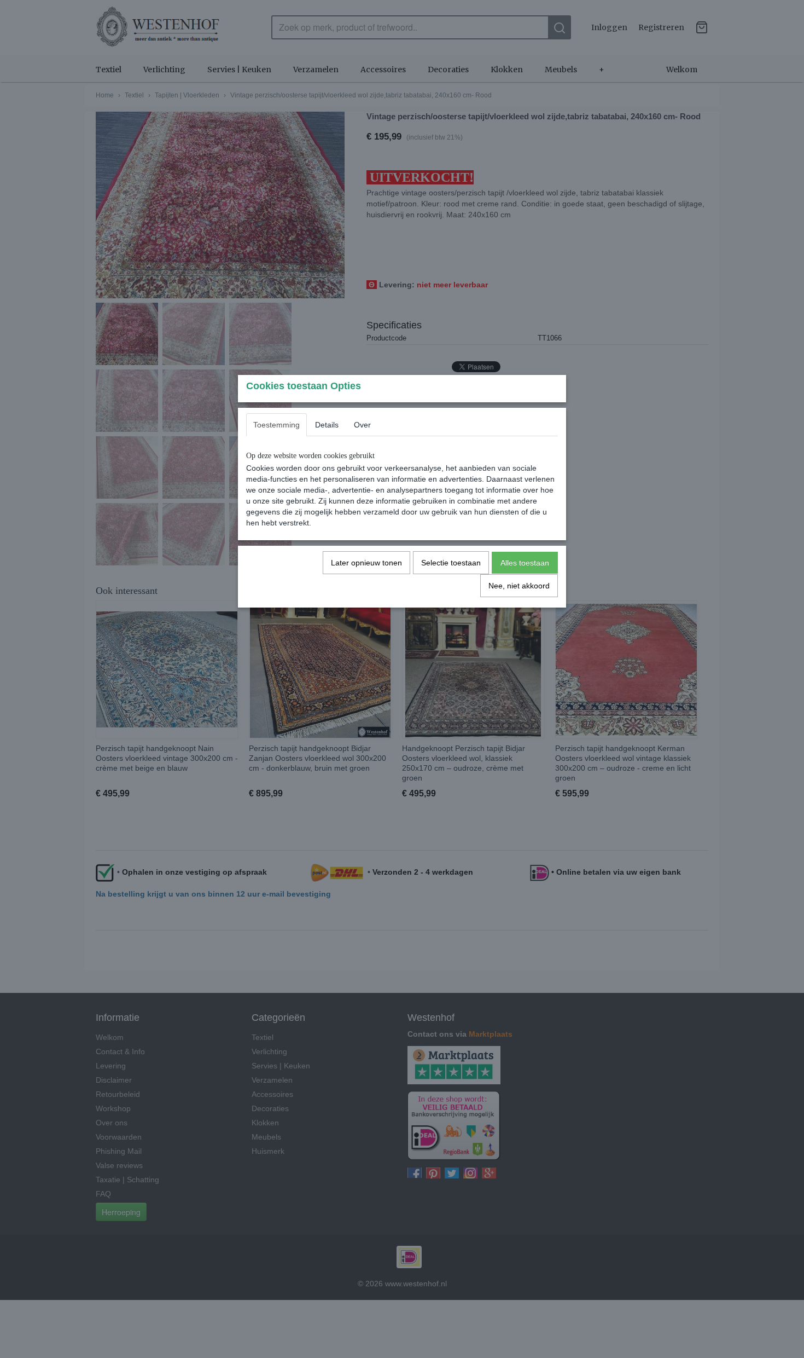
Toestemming (276, 424)
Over (362, 424)
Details (327, 424)
